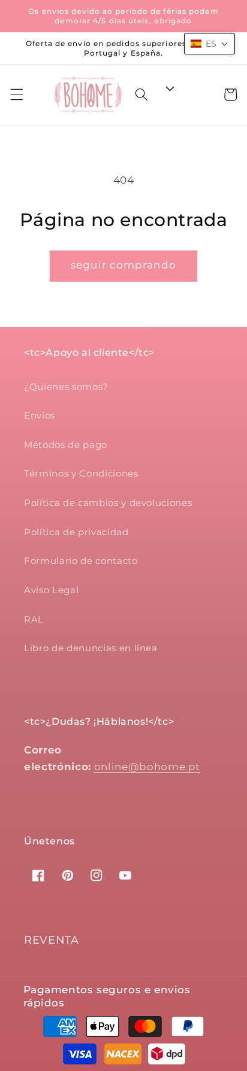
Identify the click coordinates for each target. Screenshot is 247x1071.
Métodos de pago (65, 444)
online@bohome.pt (147, 767)
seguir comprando (123, 265)
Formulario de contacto (81, 560)
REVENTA (51, 940)
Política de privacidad (76, 532)
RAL (34, 619)
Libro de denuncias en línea (91, 648)
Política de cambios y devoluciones (108, 502)
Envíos (39, 415)
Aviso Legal (51, 590)
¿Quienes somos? (66, 386)
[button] (16, 94)
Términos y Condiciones (81, 473)
